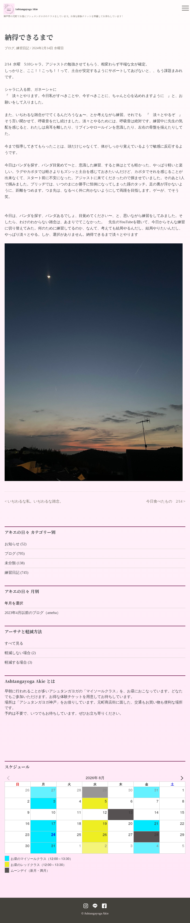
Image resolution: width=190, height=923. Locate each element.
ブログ (9, 48)
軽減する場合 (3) (18, 662)
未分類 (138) (15, 563)
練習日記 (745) (16, 572)
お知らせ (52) (15, 544)
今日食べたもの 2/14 (164, 501)
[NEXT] (181, 778)
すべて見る (14, 643)
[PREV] (9, 778)
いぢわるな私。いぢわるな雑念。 (35, 501)
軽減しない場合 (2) (20, 653)
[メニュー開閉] (185, 8)
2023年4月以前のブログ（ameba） (32, 613)
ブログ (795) (15, 553)
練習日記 (22, 48)
